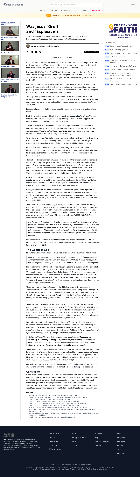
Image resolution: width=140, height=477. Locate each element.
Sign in (132, 5)
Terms (119, 449)
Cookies (120, 453)
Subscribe (53, 445)
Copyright (121, 437)
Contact (75, 445)
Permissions (122, 441)
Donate (97, 10)
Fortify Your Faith (79, 437)
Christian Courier (53, 46)
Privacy (120, 445)
